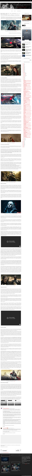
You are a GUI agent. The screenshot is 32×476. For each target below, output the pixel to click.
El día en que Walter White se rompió (26, 137)
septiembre (24, 75)
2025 (23, 64)
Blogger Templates (29, 475)
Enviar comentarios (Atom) (5, 452)
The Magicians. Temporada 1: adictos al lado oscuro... (27, 106)
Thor (17, 13)
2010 (23, 145)
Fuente (13, 76)
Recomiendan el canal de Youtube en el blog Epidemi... (27, 123)
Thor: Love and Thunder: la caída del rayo (17, 403)
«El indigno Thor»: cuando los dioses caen (10, 403)
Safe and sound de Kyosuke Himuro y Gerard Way (26, 100)
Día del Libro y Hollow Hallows (26, 98)
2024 (23, 65)
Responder (4, 426)
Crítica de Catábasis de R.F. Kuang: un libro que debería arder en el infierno (28, 53)
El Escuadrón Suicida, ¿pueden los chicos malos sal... (27, 119)
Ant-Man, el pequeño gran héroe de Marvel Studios (26, 85)
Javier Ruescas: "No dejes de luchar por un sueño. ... (27, 86)
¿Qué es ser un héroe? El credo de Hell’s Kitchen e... (27, 115)
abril (23, 79)
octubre (24, 74)
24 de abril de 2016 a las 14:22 (12, 408)
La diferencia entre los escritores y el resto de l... (26, 105)
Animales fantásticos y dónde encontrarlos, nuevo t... (26, 121)
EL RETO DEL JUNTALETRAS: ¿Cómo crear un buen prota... (27, 127)
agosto (24, 76)
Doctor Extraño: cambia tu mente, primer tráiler (27, 113)
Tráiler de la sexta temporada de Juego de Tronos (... (27, 116)
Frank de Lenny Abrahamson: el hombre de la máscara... (27, 134)
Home (1, 13)
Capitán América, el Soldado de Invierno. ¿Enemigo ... (27, 93)
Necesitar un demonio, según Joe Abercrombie (26, 130)
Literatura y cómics (7, 13)
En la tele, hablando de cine (25, 90)
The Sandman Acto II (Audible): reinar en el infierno (3, 403)
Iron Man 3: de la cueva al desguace (26, 99)
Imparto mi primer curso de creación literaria (26, 103)
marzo (24, 138)
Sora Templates (25, 475)
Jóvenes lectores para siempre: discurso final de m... (27, 95)
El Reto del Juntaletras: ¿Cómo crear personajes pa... (26, 136)
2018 (23, 70)
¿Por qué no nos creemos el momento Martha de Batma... (27, 132)
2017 (23, 71)
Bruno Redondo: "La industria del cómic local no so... (27, 112)
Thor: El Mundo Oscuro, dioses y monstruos (26, 94)
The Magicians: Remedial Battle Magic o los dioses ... (27, 133)
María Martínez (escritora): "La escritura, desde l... (27, 129)
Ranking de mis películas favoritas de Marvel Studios (26, 84)
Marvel (10, 13)
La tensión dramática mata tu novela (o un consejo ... (27, 110)
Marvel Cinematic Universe (14, 13)
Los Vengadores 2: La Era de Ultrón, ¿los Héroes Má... (27, 88)
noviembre (24, 73)
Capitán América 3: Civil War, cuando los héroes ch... (27, 80)
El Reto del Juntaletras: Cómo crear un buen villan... (27, 109)
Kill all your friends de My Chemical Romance (26, 117)
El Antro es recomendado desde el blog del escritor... (27, 120)
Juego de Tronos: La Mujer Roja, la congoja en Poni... (26, 91)
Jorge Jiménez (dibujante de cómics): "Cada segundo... (26, 101)
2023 (23, 66)
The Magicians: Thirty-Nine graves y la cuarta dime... (27, 124)
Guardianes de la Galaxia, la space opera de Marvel (27, 89)
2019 (23, 69)
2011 (23, 144)
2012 (23, 143)
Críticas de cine (3, 13)
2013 (23, 142)
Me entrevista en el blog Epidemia (26, 104)
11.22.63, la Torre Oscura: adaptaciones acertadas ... (27, 108)
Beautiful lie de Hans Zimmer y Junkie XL (27, 128)
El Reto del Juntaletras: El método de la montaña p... (27, 81)
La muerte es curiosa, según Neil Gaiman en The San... (27, 125)
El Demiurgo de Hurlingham (6, 408)
